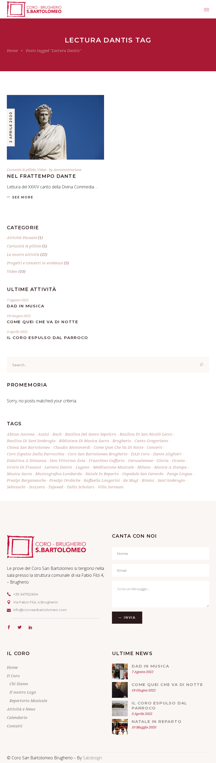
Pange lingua (179, 473)
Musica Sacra (19, 473)
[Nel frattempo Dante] (55, 127)
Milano (144, 467)
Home (12, 50)
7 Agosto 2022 (17, 300)
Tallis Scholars (80, 486)
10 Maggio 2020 (144, 727)
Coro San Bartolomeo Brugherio (97, 453)
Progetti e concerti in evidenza (35, 262)
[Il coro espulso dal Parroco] (120, 708)
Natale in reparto (102, 473)
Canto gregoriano (151, 440)
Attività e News (21, 709)
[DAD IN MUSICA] (120, 671)
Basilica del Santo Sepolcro (90, 434)
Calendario (17, 717)
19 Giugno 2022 (19, 315)
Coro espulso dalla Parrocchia (35, 453)
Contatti (14, 725)
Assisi (43, 434)
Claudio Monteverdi (71, 447)
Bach (57, 434)
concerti (154, 447)
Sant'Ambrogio (171, 480)
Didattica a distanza (26, 460)
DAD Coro (140, 453)
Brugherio (121, 440)
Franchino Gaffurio (107, 460)
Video (41, 169)
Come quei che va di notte (42, 321)
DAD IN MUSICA (25, 305)
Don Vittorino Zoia (67, 460)
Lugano (83, 467)
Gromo (178, 460)
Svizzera (37, 486)
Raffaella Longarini (102, 480)
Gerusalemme (140, 460)
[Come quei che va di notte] (120, 690)
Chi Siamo (18, 683)
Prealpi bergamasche (26, 480)
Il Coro (13, 675)
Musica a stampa (170, 467)
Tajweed (55, 486)
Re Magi (130, 480)
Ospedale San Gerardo (143, 473)
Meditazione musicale (113, 467)
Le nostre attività (23, 254)
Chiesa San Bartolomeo (28, 447)
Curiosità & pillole (21, 169)
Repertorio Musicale (28, 700)
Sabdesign (92, 758)
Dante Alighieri (167, 453)
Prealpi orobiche (64, 480)
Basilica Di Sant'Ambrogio (31, 440)
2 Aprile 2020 (11, 127)
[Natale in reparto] (120, 727)
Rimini (148, 480)
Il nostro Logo (22, 692)
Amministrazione (67, 169)
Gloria (162, 460)
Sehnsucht (16, 486)
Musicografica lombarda (58, 473)
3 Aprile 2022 (17, 331)
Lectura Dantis (58, 467)
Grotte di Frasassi (24, 467)
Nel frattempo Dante (41, 176)
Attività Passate (22, 237)
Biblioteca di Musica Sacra (84, 440)
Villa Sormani (111, 486)
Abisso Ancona (21, 434)
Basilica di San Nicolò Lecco (146, 434)
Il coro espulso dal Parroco (47, 337)
